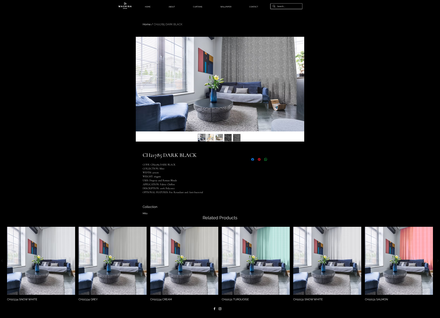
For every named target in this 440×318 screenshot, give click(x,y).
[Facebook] (214, 309)
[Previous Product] (2, 261)
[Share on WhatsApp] (266, 159)
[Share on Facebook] (253, 159)
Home (147, 24)
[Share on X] (272, 159)
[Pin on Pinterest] (259, 159)
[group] (220, 264)
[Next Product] (438, 261)
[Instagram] (220, 309)
